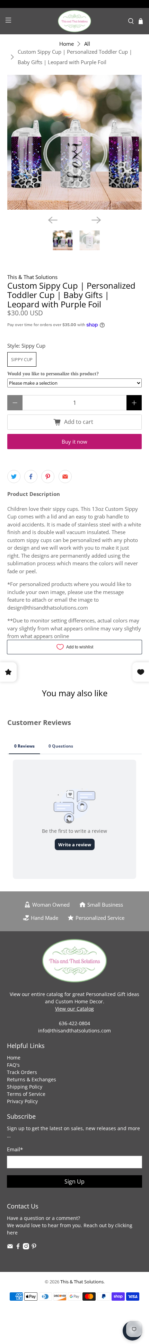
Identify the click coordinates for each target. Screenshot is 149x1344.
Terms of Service (26, 1094)
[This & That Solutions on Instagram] (26, 1247)
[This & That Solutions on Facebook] (18, 1247)
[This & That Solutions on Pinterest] (34, 1247)
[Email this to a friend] (65, 476)
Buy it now (74, 441)
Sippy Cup (22, 359)
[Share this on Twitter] (13, 476)
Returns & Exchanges (31, 1079)
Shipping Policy (24, 1086)
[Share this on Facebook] (30, 476)
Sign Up (74, 1181)
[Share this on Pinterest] (47, 476)
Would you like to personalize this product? (53, 373)
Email (15, 1149)
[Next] (96, 220)
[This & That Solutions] (74, 21)
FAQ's (13, 1065)
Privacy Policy (22, 1101)
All (87, 43)
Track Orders (22, 1072)
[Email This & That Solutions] (10, 1247)
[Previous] (52, 220)
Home (66, 43)
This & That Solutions (32, 276)
